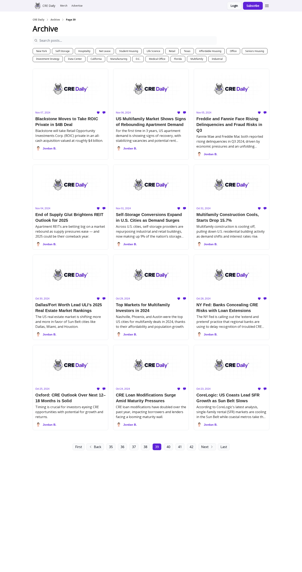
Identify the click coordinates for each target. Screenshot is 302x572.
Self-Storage (62, 51)
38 (145, 447)
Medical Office (157, 59)
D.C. (138, 59)
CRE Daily (38, 19)
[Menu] (266, 5)
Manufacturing (118, 59)
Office (233, 51)
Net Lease (105, 51)
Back (97, 447)
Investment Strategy (47, 59)
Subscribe (253, 6)
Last (223, 447)
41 (180, 447)
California (96, 59)
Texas (187, 51)
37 (134, 447)
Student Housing (128, 51)
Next (205, 447)
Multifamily (196, 59)
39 (157, 447)
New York (41, 51)
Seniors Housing (254, 51)
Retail (172, 51)
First (78, 447)
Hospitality (84, 51)
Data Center (75, 59)
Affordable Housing (210, 51)
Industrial (217, 59)
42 (191, 447)
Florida (178, 59)
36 (122, 447)
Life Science (153, 51)
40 (168, 447)
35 (111, 447)
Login (234, 6)
